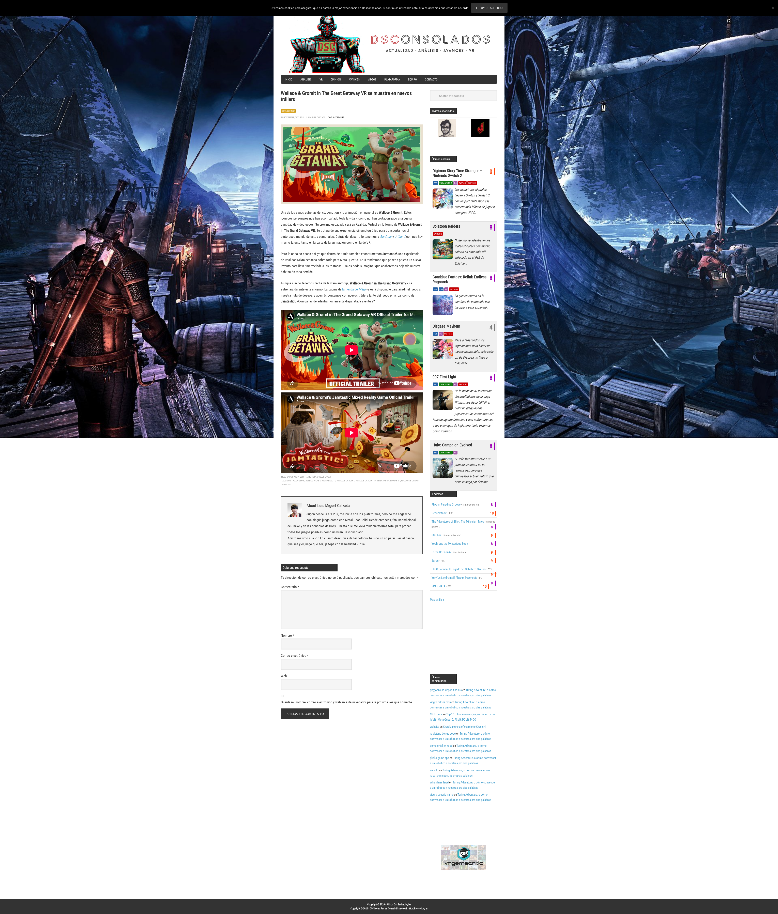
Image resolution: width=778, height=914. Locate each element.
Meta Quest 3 (300, 477)
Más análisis (437, 599)
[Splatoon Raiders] (443, 250)
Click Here (436, 714)
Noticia (312, 477)
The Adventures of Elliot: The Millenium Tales (458, 521)
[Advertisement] (464, 637)
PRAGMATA (439, 586)
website (434, 727)
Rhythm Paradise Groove (446, 504)
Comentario (290, 587)
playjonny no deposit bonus (446, 690)
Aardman (300, 480)
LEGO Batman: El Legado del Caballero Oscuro (459, 569)
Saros (435, 561)
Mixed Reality (329, 480)
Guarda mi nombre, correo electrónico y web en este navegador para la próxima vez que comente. (347, 702)
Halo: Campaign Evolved (452, 445)
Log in (424, 908)
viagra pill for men (440, 702)
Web (284, 676)
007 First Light (444, 376)
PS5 (435, 183)
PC (455, 183)
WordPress (414, 908)
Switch (462, 183)
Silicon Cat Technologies (399, 904)
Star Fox (436, 535)
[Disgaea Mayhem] (443, 350)
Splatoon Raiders (446, 226)
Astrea (309, 480)
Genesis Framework (397, 908)
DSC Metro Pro (377, 908)
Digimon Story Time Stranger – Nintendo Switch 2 (457, 173)
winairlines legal (439, 782)
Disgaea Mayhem (446, 326)
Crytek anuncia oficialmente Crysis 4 (464, 727)
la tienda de (353, 289)
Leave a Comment (335, 117)
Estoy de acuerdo (489, 8)
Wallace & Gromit (346, 480)
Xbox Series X (445, 183)
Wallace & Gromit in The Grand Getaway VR (378, 480)
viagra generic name (441, 794)
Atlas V (400, 237)
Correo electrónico (295, 656)
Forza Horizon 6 (441, 552)
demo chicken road (441, 746)
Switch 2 (472, 183)
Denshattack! (439, 513)
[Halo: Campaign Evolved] (443, 469)
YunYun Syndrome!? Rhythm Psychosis (454, 578)
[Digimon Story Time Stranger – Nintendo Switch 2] (443, 199)
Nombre (287, 635)
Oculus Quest (288, 111)
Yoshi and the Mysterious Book (450, 543)
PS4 (435, 289)
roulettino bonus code (443, 733)
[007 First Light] (443, 401)
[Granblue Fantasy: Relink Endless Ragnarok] (443, 306)
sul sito (434, 770)
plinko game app (439, 758)
